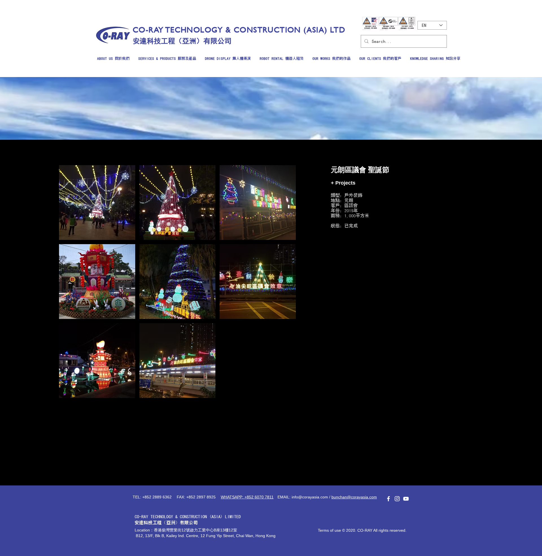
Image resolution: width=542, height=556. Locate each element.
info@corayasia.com (310, 497)
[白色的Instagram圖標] (397, 498)
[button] (97, 202)
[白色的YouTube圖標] (406, 498)
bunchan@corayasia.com (354, 497)
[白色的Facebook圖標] (388, 498)
